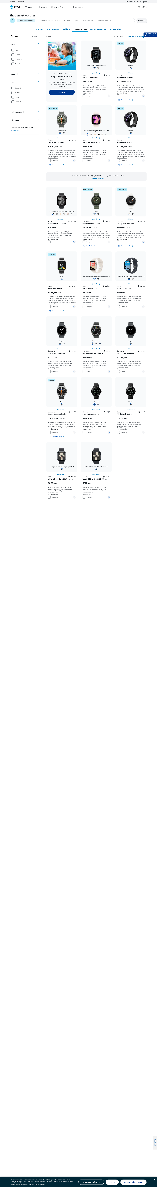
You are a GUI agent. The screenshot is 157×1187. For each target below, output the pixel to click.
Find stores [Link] (17, 130)
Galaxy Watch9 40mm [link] (125, 223)
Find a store (130, 2)
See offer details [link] (122, 93)
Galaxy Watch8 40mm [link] (56, 353)
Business (21, 2)
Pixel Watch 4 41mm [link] (125, 414)
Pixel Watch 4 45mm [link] (91, 414)
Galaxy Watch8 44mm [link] (125, 353)
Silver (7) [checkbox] (18, 102)
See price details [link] (87, 93)
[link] (96, 73)
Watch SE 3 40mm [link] (90, 288)
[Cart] (138, 7)
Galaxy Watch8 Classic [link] (56, 414)
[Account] (144, 7)
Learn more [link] (97, 178)
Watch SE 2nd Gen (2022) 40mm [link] (60, 479)
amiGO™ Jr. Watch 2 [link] (56, 288)
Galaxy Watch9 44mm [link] (91, 223)
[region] (61, 71)
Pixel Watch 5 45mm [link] (125, 142)
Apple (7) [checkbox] (18, 50)
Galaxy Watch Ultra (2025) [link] (93, 353)
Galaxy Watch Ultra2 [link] (56, 142)
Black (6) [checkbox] (18, 88)
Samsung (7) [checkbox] (19, 55)
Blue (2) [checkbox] (17, 93)
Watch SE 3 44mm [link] (124, 288)
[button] (121, 36)
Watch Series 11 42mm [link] (91, 142)
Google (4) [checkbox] (18, 59)
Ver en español (142, 2)
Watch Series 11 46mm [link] (57, 223)
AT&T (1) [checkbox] (17, 64)
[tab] (40, 29)
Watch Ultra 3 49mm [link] (91, 77)
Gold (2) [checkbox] (17, 97)
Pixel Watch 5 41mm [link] (125, 77)
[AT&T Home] (15, 7)
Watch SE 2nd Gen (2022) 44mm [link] (95, 479)
